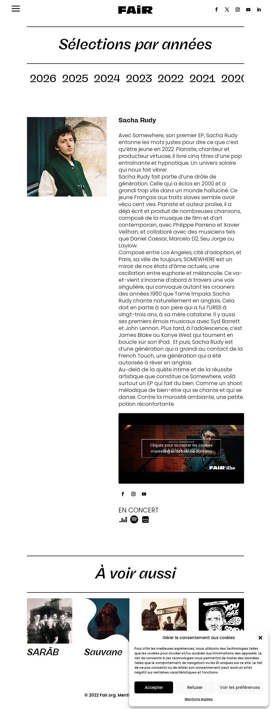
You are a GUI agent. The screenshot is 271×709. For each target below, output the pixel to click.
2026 (43, 79)
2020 (234, 79)
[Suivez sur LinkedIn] (259, 9)
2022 (171, 79)
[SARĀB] (49, 621)
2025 (75, 79)
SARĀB (43, 652)
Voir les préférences (240, 687)
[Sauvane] (106, 621)
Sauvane (103, 652)
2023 (139, 79)
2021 (202, 79)
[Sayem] (221, 621)
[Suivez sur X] (227, 9)
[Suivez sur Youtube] (248, 9)
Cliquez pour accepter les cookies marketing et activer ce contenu (181, 448)
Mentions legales (199, 699)
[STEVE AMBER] (164, 621)
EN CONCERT (139, 510)
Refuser (195, 687)
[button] (260, 637)
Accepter (154, 687)
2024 (107, 79)
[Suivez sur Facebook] (216, 9)
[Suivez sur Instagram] (237, 9)
